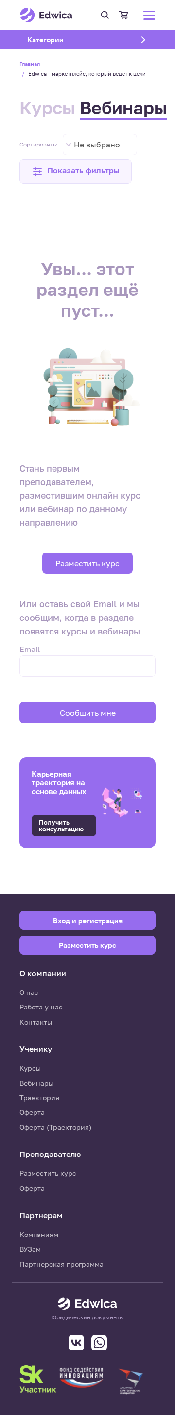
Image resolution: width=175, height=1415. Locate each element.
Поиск (105, 15)
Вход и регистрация (87, 920)
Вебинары (123, 107)
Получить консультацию (61, 825)
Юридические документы (87, 1317)
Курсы (47, 107)
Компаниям (38, 1234)
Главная (29, 64)
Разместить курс (87, 563)
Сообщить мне (88, 712)
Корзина (124, 15)
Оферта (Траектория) (55, 1127)
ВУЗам (30, 1248)
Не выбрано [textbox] (97, 144)
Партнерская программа (61, 1264)
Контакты (35, 1021)
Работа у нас (41, 1006)
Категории (57, 39)
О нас (28, 992)
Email (29, 649)
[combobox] (100, 144)
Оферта (32, 1112)
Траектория (39, 1097)
